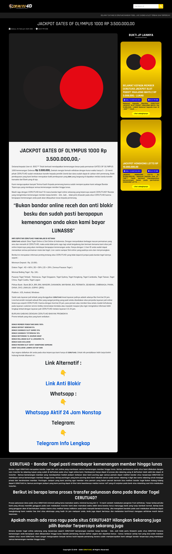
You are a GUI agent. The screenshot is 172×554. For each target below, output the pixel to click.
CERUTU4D (87, 550)
